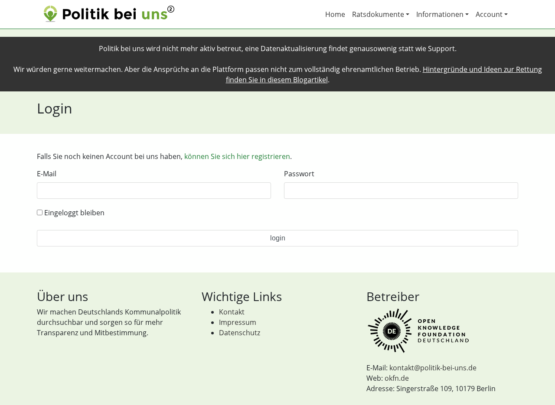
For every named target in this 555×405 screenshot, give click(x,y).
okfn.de (397, 378)
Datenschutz (239, 332)
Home (335, 14)
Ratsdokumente (378, 14)
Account (489, 14)
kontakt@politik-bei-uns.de (433, 368)
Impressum (237, 322)
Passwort (299, 173)
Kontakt (232, 312)
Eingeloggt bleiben (73, 212)
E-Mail (46, 173)
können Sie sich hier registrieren (237, 156)
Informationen (440, 14)
